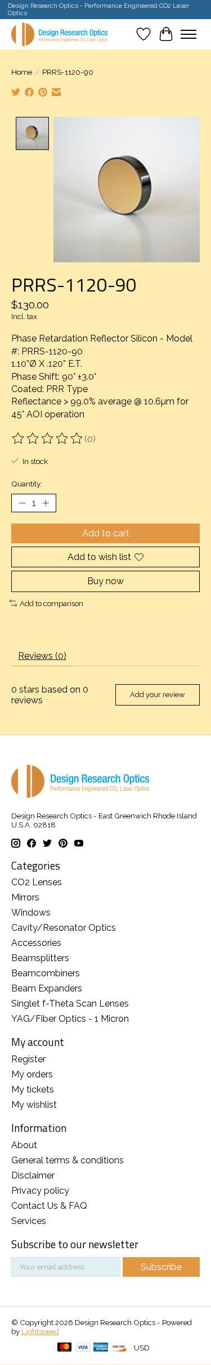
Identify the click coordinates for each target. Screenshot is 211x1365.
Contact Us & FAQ (49, 1205)
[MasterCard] (64, 1348)
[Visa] (82, 1348)
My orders (32, 1074)
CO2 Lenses (36, 882)
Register (28, 1059)
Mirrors (25, 897)
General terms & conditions (67, 1160)
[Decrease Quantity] (22, 503)
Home (21, 71)
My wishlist (34, 1104)
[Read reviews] (47, 438)
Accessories (36, 943)
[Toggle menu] (188, 34)
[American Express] (100, 1348)
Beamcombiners (45, 973)
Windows (31, 912)
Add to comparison (51, 603)
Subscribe (161, 1267)
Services (28, 1221)
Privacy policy (40, 1190)
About (24, 1145)
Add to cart (105, 533)
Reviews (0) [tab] (42, 655)
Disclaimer (33, 1175)
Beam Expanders (46, 988)
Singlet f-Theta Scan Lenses (70, 1003)
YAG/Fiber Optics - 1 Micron (70, 1018)
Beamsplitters (40, 958)
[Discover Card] (118, 1348)
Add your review (157, 694)
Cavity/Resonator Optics (63, 927)
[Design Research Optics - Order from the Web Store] (59, 34)
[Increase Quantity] (45, 503)
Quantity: (26, 483)
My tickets (32, 1089)
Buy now (105, 581)
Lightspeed (40, 1331)
